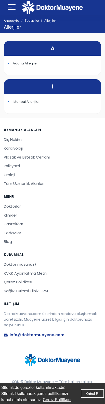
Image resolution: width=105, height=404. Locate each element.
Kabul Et (92, 393)
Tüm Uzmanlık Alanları (24, 183)
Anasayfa (11, 20)
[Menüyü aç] (11, 8)
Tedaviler (32, 20)
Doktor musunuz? (20, 264)
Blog (8, 241)
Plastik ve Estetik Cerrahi (27, 157)
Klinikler (10, 215)
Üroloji (9, 174)
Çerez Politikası (57, 399)
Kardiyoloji (13, 148)
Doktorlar (12, 206)
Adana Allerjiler (25, 63)
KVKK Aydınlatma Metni (25, 273)
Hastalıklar (13, 224)
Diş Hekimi (13, 139)
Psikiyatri (12, 166)
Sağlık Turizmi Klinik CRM (26, 291)
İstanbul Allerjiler (26, 101)
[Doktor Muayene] (52, 360)
